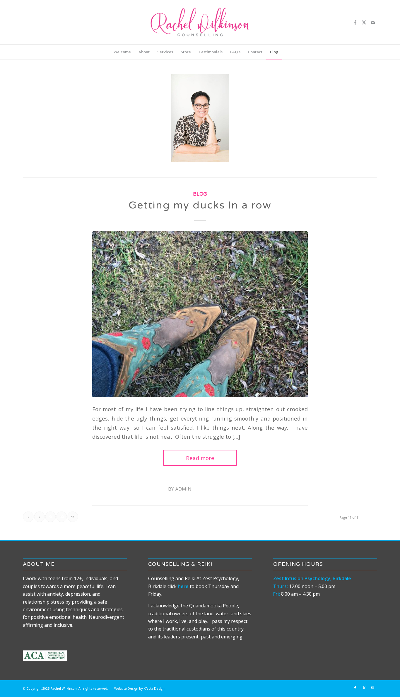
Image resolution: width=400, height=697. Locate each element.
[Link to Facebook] (355, 22)
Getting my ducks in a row (200, 205)
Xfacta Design (154, 688)
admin (183, 489)
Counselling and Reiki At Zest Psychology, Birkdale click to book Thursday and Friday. (193, 586)
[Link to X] (364, 22)
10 (62, 517)
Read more (200, 458)
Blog (200, 194)
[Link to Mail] (372, 22)
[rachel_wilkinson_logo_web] (200, 22)
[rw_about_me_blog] (200, 314)
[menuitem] (122, 52)
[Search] (286, 52)
